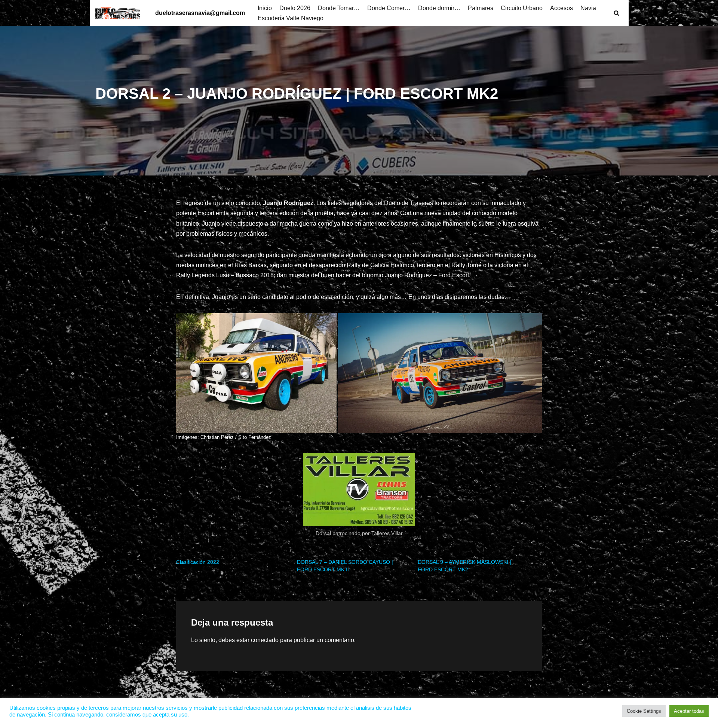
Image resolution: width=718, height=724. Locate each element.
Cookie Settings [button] (644, 711)
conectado (265, 640)
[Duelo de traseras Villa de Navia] (119, 13)
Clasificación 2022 (197, 562)
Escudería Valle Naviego (290, 18)
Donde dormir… (439, 8)
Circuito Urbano (522, 8)
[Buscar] (616, 13)
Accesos (561, 8)
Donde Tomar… (339, 8)
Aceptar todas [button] (689, 711)
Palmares (480, 8)
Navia (588, 8)
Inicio (265, 8)
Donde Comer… (389, 8)
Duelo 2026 (294, 8)
